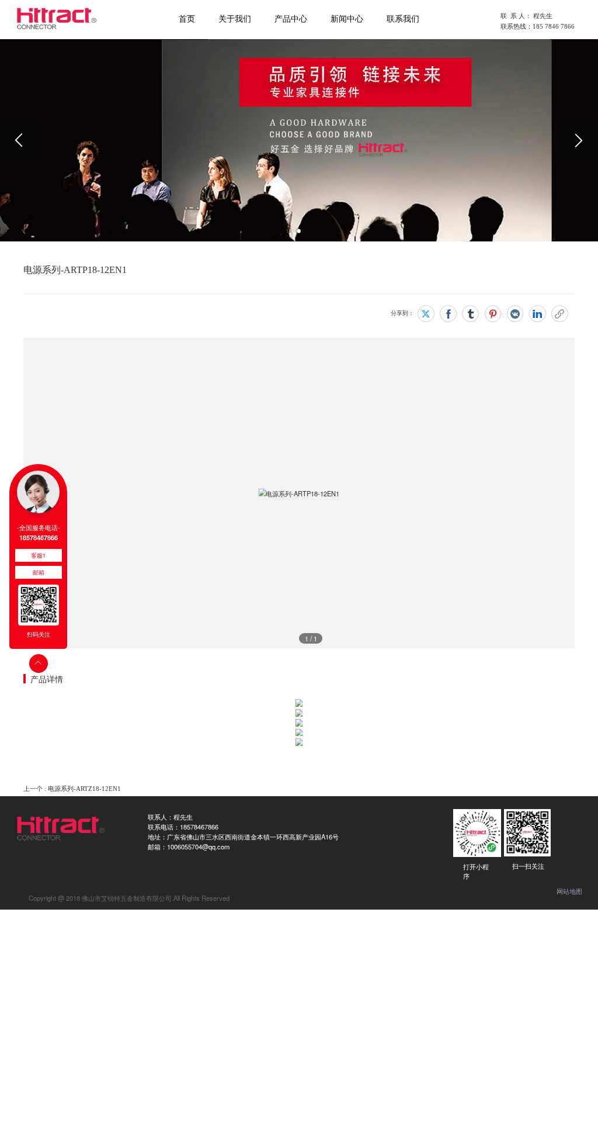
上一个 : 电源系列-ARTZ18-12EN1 (72, 788)
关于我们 (234, 18)
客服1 (38, 555)
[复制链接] (559, 313)
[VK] (515, 313)
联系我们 (403, 18)
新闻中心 (347, 18)
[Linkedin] (537, 313)
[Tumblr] (470, 313)
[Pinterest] (493, 313)
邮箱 (38, 572)
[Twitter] (426, 313)
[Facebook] (448, 313)
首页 (187, 18)
